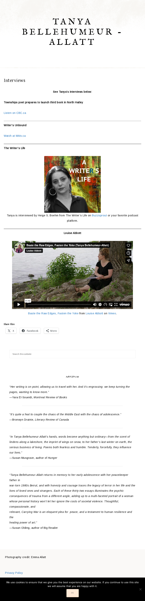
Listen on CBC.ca (15, 112)
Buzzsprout (99, 215)
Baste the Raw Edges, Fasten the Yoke (53, 313)
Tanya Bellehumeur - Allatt (72, 32)
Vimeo (112, 313)
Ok (72, 593)
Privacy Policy (14, 572)
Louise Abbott (94, 313)
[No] (140, 589)
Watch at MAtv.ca (15, 135)
